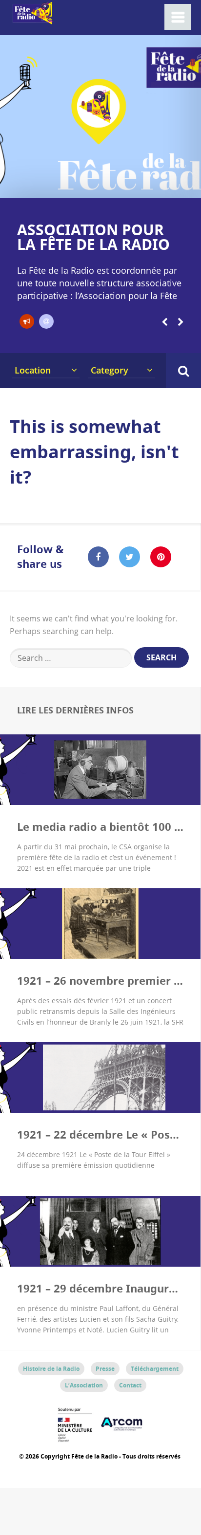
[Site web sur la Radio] (46, 321)
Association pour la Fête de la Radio (93, 237)
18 (176, 186)
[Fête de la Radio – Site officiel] (32, 19)
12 (116, 186)
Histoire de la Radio (51, 1369)
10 (95, 186)
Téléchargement (155, 1369)
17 (166, 186)
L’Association (84, 1385)
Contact (130, 1385)
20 (196, 186)
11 (105, 186)
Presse (105, 1369)
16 (156, 186)
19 (186, 186)
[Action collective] (27, 321)
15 (145, 186)
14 (136, 186)
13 (125, 186)
